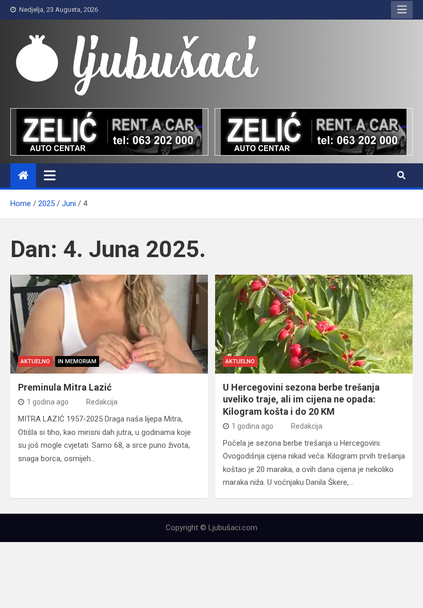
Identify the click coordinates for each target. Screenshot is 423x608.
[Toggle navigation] (49, 175)
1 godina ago (48, 402)
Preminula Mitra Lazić (64, 387)
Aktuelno (35, 361)
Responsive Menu (402, 10)
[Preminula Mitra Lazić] (109, 324)
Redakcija (102, 402)
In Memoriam (77, 361)
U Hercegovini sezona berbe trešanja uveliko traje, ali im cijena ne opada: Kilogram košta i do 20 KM (301, 399)
